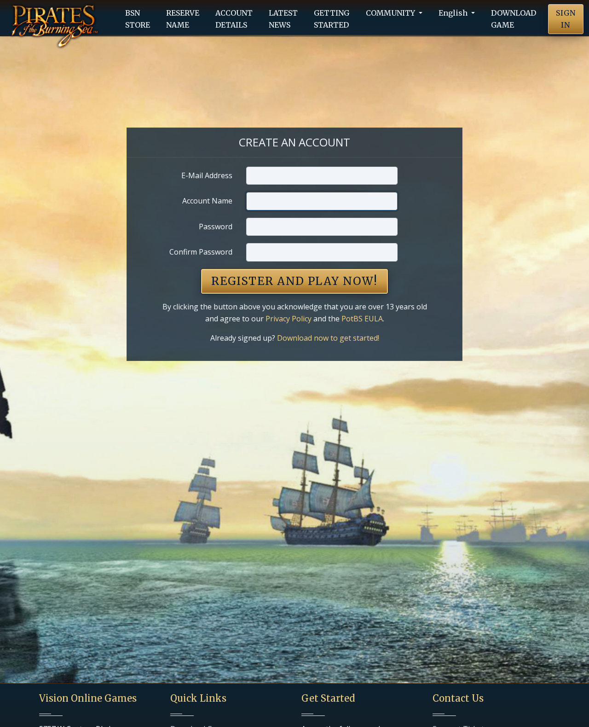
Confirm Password (200, 252)
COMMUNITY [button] (391, 12)
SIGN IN (566, 18)
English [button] (454, 12)
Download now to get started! (328, 338)
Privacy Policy (289, 319)
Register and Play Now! (294, 281)
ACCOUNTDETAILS (234, 18)
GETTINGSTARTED (331, 18)
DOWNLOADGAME (513, 18)
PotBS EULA (362, 319)
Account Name (207, 201)
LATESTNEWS (283, 18)
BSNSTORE (137, 18)
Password (215, 226)
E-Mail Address (206, 175)
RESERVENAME (182, 18)
